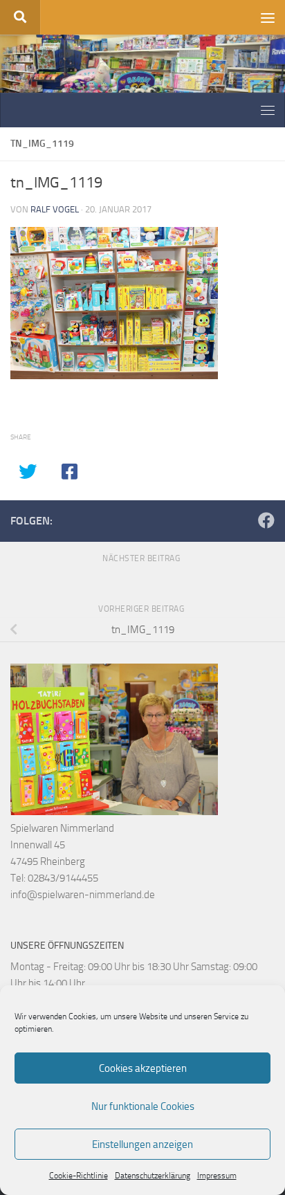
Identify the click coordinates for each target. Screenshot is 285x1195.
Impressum (217, 1175)
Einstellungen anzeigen (142, 1144)
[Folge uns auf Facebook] (266, 520)
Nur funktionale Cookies (142, 1106)
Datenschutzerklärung (152, 1175)
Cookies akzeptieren (143, 1068)
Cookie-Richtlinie (78, 1175)
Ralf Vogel (54, 209)
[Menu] (267, 17)
